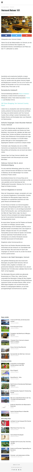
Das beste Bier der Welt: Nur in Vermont (20, 354)
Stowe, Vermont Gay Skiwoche (18, 347)
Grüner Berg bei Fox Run (16, 326)
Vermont (12, 7)
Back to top (16, 464)
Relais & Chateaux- (24, 93)
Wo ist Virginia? (14, 370)
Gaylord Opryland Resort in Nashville (19, 411)
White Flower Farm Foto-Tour (17, 428)
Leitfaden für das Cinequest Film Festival (20, 421)
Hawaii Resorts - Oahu (16, 377)
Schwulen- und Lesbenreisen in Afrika (19, 455)
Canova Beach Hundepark (16, 434)
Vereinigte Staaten (5, 7)
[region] (16, 63)
